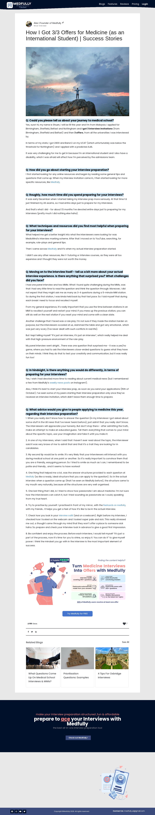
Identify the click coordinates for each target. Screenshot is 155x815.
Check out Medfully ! (78, 738)
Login (145, 3)
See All (125, 642)
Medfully (55, 182)
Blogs (102, 3)
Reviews (124, 3)
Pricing (135, 3)
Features (112, 3)
